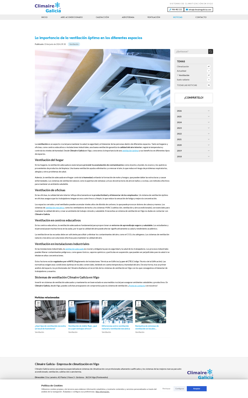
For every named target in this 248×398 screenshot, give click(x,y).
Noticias (177, 17)
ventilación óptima (130, 150)
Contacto (201, 17)
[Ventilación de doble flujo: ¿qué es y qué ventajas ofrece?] (83, 311)
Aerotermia (128, 17)
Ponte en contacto (137, 285)
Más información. (103, 392)
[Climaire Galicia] (48, 7)
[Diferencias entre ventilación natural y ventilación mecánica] (117, 311)
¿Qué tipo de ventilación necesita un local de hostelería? (50, 327)
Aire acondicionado (72, 17)
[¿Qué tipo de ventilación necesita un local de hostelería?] (50, 311)
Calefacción (102, 17)
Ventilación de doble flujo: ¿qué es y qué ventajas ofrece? (82, 327)
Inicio (44, 17)
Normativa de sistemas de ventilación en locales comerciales (147, 327)
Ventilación (153, 17)
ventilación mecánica (55, 207)
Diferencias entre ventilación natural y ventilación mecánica (116, 327)
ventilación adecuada (74, 249)
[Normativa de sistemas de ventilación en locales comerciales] (150, 311)
